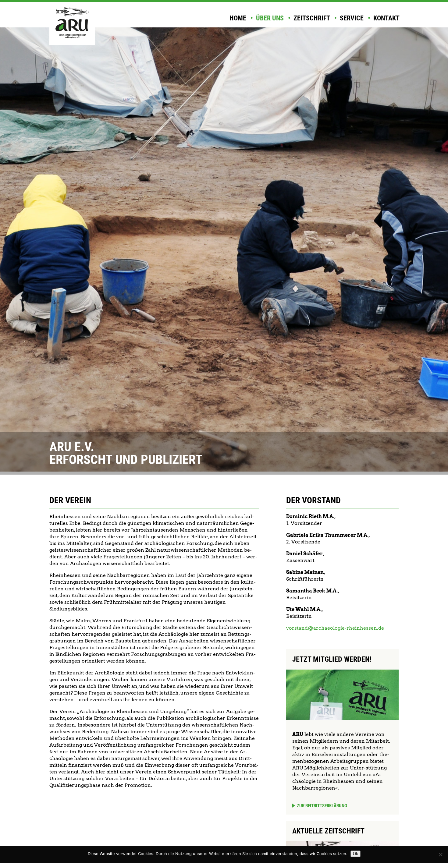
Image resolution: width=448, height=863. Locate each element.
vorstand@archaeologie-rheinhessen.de (335, 628)
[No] (440, 854)
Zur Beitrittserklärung (322, 805)
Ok (355, 853)
